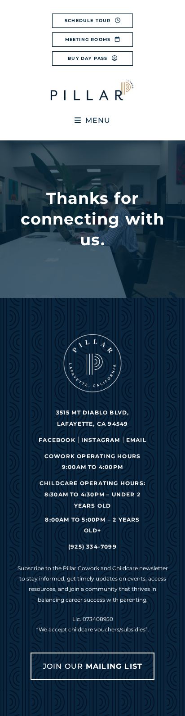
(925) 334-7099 (92, 546)
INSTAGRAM (100, 440)
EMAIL (136, 440)
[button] (92, 120)
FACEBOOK (57, 440)
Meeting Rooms (89, 39)
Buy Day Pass (89, 58)
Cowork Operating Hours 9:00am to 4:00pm (92, 462)
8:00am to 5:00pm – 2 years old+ (92, 525)
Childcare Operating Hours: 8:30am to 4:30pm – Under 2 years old (92, 494)
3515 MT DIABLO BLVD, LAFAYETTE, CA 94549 (92, 418)
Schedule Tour (89, 20)
